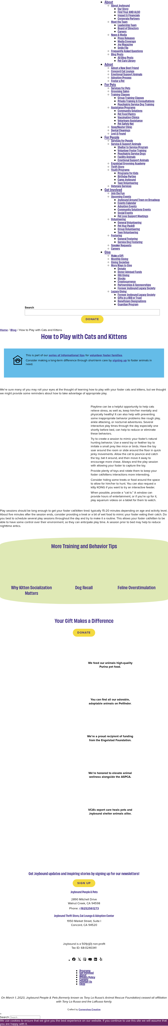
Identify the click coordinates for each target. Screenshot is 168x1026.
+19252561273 (89, 908)
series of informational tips (67, 355)
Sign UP (84, 883)
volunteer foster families (106, 355)
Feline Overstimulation (137, 587)
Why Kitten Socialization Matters (31, 590)
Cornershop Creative (90, 1009)
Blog (13, 330)
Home (4, 330)
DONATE (92, 319)
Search (29, 307)
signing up (120, 360)
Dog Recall (84, 587)
